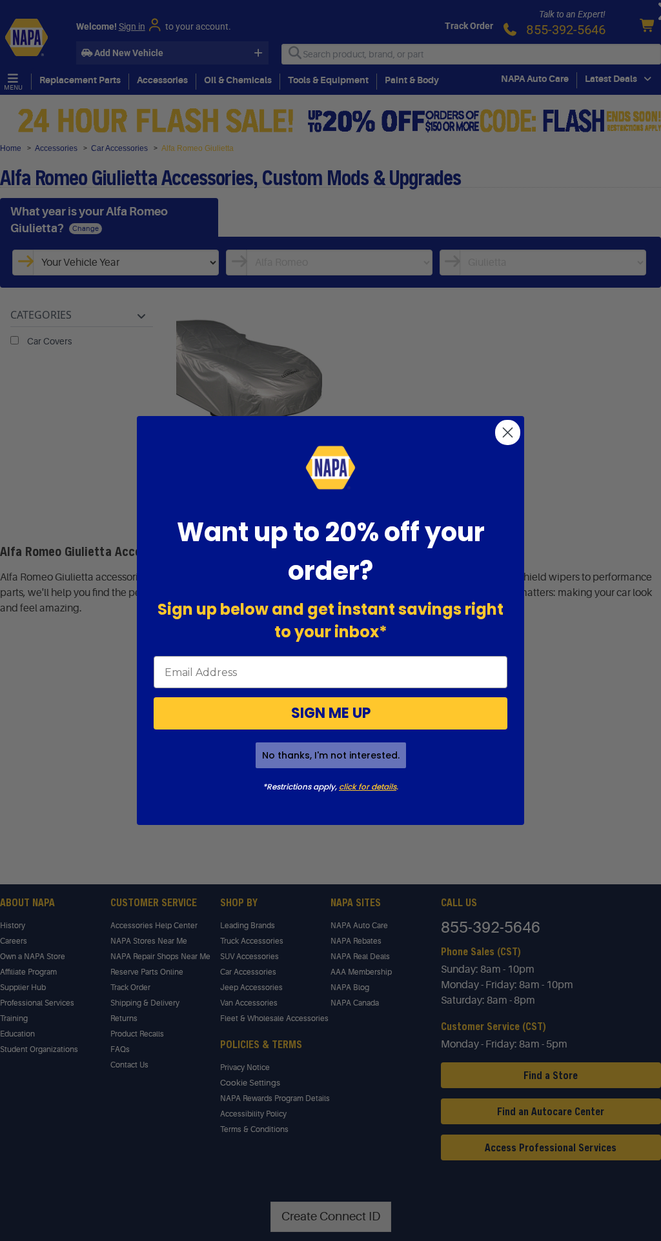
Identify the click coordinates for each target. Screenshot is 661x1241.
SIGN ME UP (331, 713)
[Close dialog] (507, 432)
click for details (367, 786)
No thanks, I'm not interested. (331, 755)
